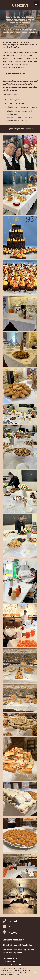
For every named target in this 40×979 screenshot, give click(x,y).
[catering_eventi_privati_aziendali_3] (20, 237)
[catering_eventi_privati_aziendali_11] (20, 536)
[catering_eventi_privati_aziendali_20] (20, 866)
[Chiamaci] (6, 921)
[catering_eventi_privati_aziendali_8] (20, 414)
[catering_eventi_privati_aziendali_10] (20, 491)
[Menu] (36, 3)
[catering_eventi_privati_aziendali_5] (20, 314)
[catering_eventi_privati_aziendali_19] (20, 835)
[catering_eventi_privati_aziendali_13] (20, 625)
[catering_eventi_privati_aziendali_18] (20, 799)
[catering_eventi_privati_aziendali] (20, 153)
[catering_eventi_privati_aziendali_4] (20, 278)
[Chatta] (6, 927)
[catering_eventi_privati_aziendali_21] (20, 897)
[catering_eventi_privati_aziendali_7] (20, 386)
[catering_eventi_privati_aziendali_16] (20, 724)
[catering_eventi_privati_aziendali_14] (20, 666)
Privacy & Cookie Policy (17, 977)
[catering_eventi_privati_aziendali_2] (20, 193)
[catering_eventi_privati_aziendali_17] (20, 758)
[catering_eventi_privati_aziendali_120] (20, 580)
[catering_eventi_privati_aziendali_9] (20, 446)
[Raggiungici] (6, 932)
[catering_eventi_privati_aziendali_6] (20, 350)
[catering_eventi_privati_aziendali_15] (20, 698)
